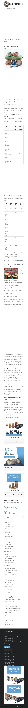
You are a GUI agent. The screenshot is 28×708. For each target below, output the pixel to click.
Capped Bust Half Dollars (10, 576)
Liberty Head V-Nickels (9, 536)
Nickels (6, 531)
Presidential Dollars (9, 589)
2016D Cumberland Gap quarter (12, 636)
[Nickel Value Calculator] (14, 675)
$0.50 (20, 132)
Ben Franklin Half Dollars (10, 568)
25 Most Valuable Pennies (10, 601)
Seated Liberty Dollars (9, 584)
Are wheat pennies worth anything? (12, 608)
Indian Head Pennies (9, 526)
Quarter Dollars (8, 551)
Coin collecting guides (9, 635)
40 (14, 136)
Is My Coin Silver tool (14, 260)
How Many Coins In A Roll (10, 614)
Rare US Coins (7, 512)
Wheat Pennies (8, 524)
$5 (19, 140)
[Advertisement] (14, 23)
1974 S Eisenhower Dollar (10, 655)
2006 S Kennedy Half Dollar (11, 652)
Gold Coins (8, 593)
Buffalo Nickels (8, 534)
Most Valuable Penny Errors (11, 606)
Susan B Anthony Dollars (10, 588)
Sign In (6, 622)
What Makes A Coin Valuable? (10, 508)
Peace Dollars (8, 582)
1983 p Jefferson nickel (10, 640)
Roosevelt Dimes (8, 542)
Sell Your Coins (7, 511)
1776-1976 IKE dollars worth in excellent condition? (13, 642)
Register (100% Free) (9, 624)
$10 (20, 144)
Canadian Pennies (8, 603)
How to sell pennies (9, 644)
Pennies (6, 521)
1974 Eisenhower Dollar (10, 663)
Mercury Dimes (8, 544)
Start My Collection (9, 620)
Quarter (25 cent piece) (7, 144)
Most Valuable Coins (9, 597)
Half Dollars (7, 565)
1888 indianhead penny (10, 638)
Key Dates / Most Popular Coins (12, 610)
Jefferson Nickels (8, 532)
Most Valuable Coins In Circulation (12, 599)
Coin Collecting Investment (10, 506)
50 (14, 132)
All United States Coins (10, 514)
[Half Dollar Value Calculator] (14, 694)
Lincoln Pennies (8, 522)
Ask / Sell (7, 647)
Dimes (5, 541)
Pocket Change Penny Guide (11, 604)
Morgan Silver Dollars (9, 580)
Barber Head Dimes (9, 546)
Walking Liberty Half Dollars (11, 570)
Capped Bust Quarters (9, 562)
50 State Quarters (8, 554)
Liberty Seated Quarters (10, 560)
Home (5, 39)
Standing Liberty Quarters (10, 556)
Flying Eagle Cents (9, 528)
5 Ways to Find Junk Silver (9, 510)
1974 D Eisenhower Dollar (10, 661)
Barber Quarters (8, 558)
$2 (19, 136)
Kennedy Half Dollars (9, 566)
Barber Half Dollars (9, 572)
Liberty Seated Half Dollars (10, 574)
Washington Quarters (9, 553)
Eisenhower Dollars (9, 586)
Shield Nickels (8, 538)
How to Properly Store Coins (10, 507)
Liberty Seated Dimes (9, 548)
